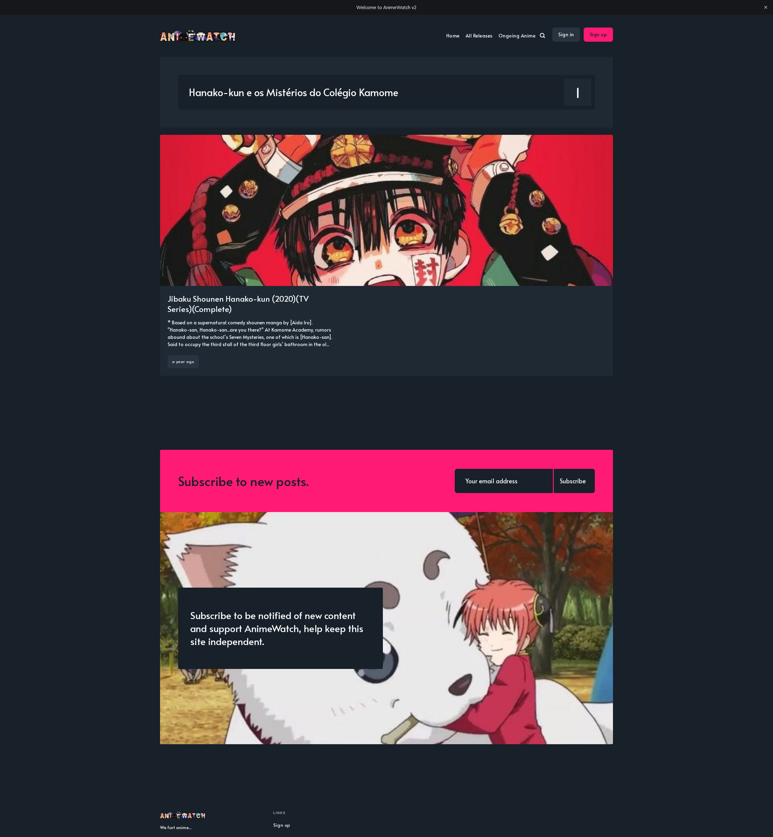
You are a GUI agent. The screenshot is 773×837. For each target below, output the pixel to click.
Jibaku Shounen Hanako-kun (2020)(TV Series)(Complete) (238, 303)
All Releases (479, 35)
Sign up (598, 34)
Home (453, 35)
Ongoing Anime (517, 35)
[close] (766, 7)
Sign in (566, 34)
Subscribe (573, 481)
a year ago (183, 361)
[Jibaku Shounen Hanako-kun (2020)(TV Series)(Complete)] (386, 255)
